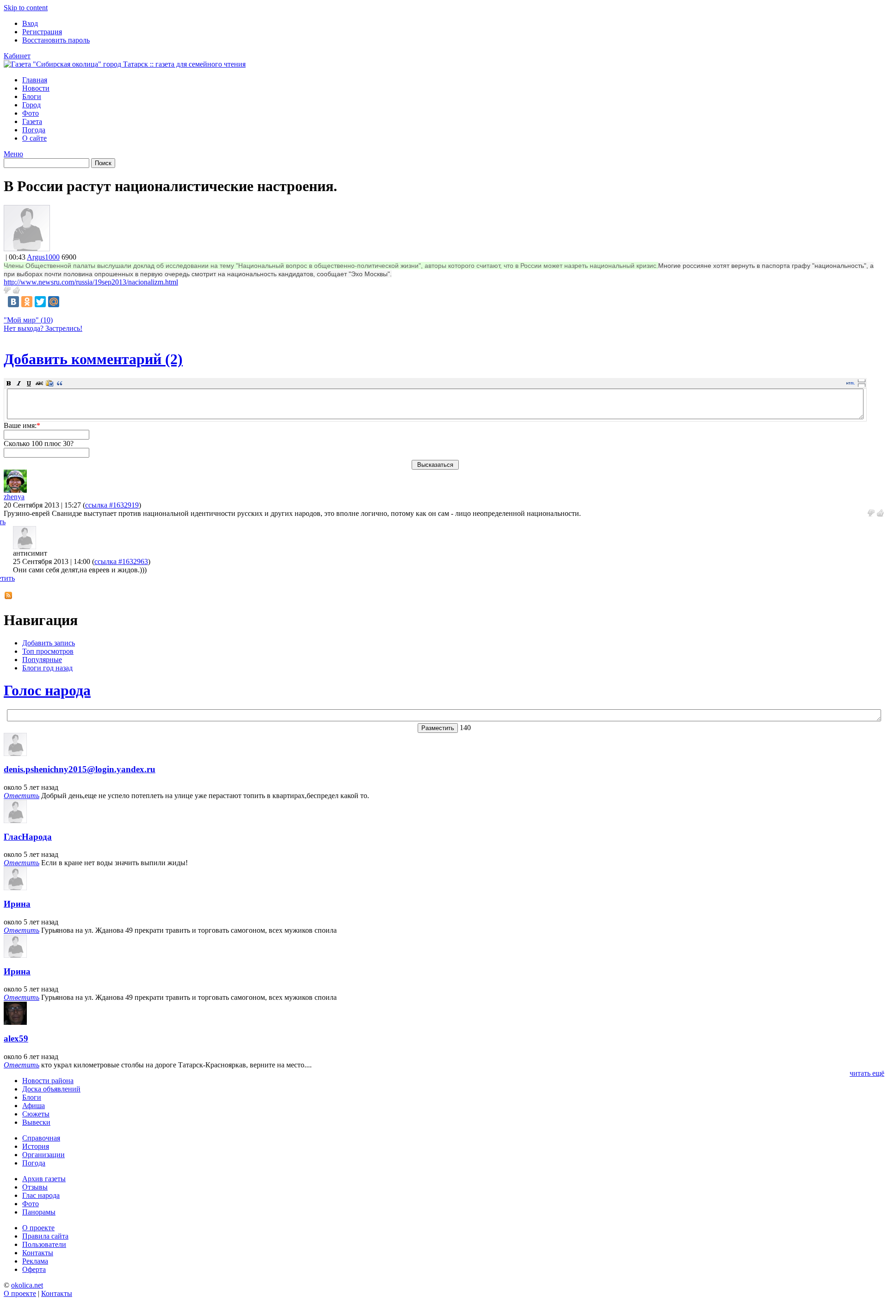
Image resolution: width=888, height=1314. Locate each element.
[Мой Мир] (53, 301)
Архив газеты (44, 1179)
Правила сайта (45, 1236)
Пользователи (44, 1244)
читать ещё (867, 1073)
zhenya (14, 497)
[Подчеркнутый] (29, 383)
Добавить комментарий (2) (93, 359)
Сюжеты (35, 1114)
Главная (34, 80)
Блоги (31, 96)
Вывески (36, 1122)
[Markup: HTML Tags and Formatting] (27, 249)
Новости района (48, 1081)
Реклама (35, 1261)
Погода (33, 130)
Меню (13, 154)
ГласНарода (28, 837)
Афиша (33, 1105)
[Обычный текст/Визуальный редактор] (850, 383)
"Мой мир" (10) (28, 320)
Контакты (37, 1253)
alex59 (16, 1038)
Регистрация (42, 32)
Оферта (34, 1269)
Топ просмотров (48, 651)
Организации (43, 1155)
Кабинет (17, 56)
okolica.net (27, 1285)
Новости (35, 88)
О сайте (34, 138)
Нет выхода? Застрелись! (43, 328)
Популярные (42, 659)
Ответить (21, 796)
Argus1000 (43, 257)
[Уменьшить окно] (862, 385)
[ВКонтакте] (13, 301)
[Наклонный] (19, 383)
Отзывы (35, 1187)
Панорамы (39, 1212)
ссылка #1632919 (112, 505)
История (35, 1146)
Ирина (17, 904)
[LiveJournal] (67, 301)
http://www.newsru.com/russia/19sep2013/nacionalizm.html (91, 282)
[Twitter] (40, 301)
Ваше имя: (22, 425)
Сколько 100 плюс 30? (39, 443)
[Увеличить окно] (862, 380)
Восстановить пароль (56, 40)
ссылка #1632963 (121, 561)
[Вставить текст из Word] (49, 383)
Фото (30, 113)
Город (31, 105)
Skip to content (26, 8)
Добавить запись (48, 643)
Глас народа (41, 1195)
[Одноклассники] (26, 301)
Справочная (41, 1138)
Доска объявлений (51, 1089)
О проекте (38, 1228)
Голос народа (47, 690)
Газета (32, 121)
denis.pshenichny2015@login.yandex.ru (79, 769)
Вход (30, 23)
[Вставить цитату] (60, 383)
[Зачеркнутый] (39, 383)
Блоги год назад (47, 668)
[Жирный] (9, 383)
